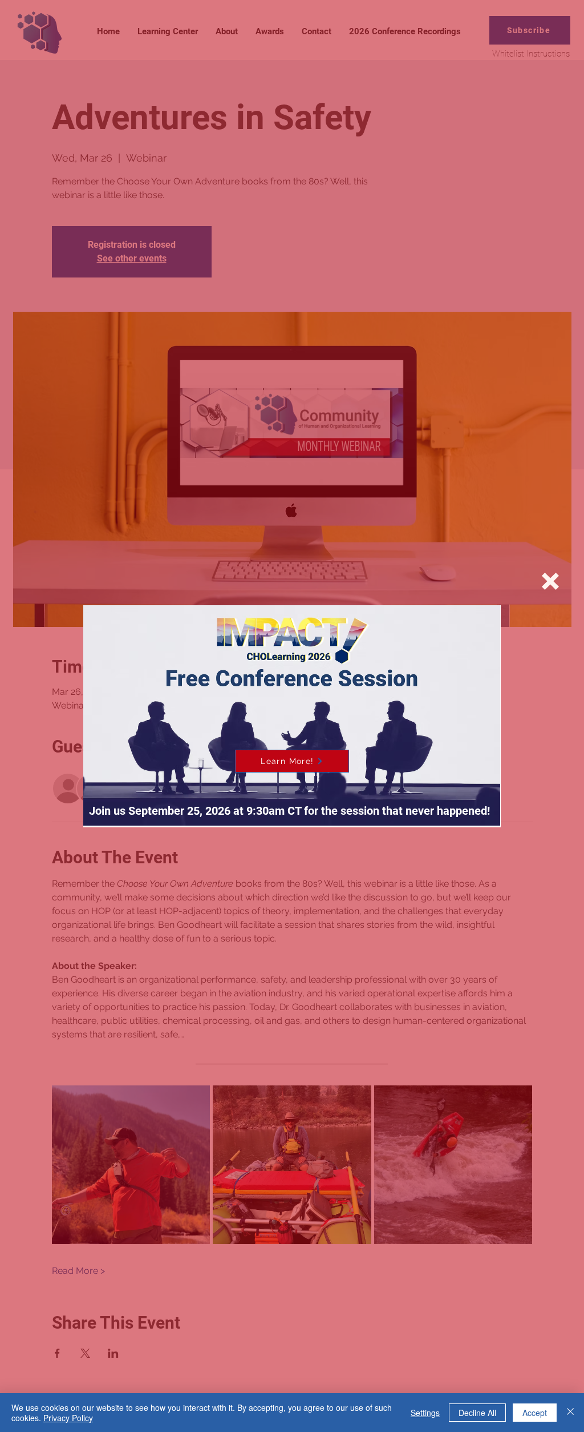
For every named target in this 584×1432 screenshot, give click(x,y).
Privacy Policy (68, 1417)
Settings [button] (425, 1412)
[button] (550, 581)
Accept (534, 1412)
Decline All (477, 1412)
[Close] (570, 1412)
